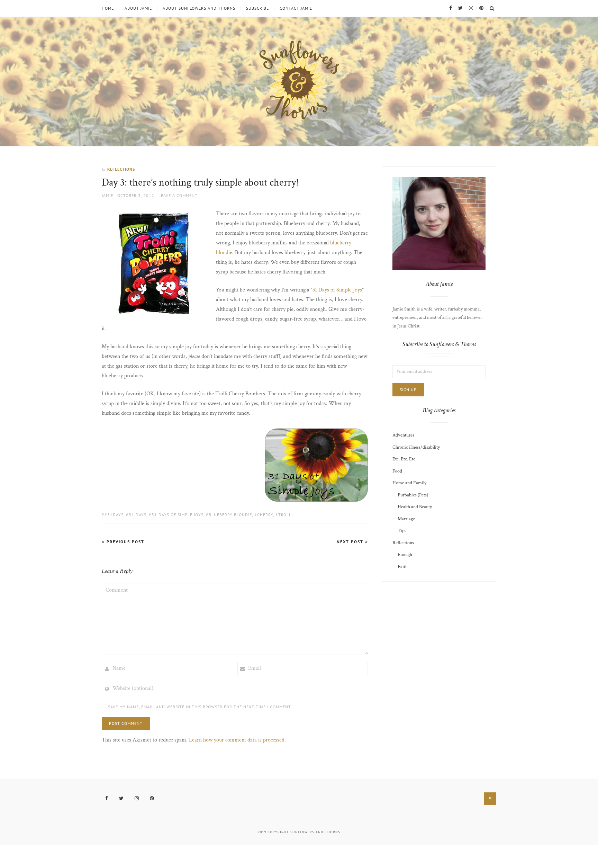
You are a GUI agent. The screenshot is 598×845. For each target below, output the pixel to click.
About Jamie (138, 8)
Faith (403, 567)
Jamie (107, 195)
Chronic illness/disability (416, 447)
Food (397, 471)
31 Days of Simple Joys (337, 290)
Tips (402, 531)
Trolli (285, 514)
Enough (405, 554)
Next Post (351, 541)
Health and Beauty (415, 507)
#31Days (114, 514)
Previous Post (124, 541)
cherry (265, 514)
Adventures (403, 435)
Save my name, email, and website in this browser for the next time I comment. (200, 706)
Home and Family (409, 483)
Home (108, 8)
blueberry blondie (230, 514)
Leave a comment (178, 195)
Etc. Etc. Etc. (404, 459)
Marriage (406, 519)
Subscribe (257, 8)
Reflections (121, 169)
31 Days (137, 514)
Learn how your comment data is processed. (237, 740)
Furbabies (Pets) (413, 495)
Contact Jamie (296, 8)
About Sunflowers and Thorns (199, 8)
